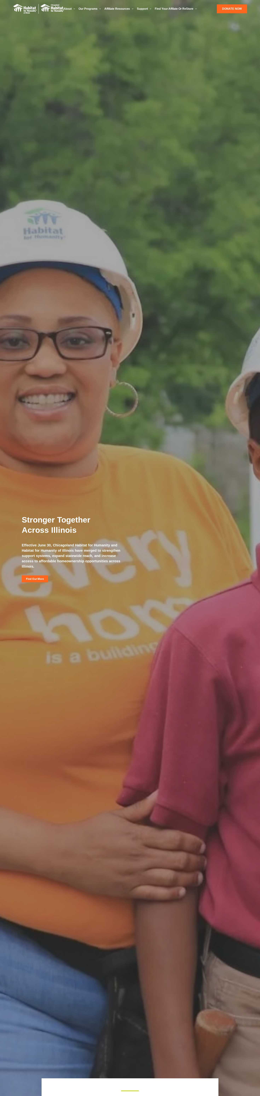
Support (142, 8)
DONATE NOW (232, 8)
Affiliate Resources (117, 8)
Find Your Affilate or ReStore (174, 8)
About (67, 8)
